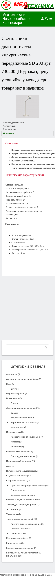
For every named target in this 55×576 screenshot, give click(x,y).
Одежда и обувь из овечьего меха (25, 499)
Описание (8, 133)
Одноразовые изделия (19, 451)
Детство (15, 389)
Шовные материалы (21, 528)
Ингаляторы (18, 427)
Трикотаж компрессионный (21, 519)
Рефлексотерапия (16, 393)
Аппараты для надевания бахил (23, 379)
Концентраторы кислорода (21, 548)
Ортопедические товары (24, 456)
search (46, 18)
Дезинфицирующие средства (23, 408)
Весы (10, 384)
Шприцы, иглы (15, 543)
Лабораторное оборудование (27, 437)
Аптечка (11, 466)
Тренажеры (13, 514)
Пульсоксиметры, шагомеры (22, 471)
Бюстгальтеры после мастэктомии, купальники (23, 554)
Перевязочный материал (20, 461)
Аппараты (17, 446)
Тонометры (16, 509)
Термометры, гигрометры (25, 422)
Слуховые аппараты (18, 475)
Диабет (14, 413)
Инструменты (15, 432)
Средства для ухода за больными (29, 485)
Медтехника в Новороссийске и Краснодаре (16, 18)
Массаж (16, 441)
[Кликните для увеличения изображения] (27, 106)
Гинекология (14, 398)
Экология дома (18, 533)
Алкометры (13, 374)
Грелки (14, 403)
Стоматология (18, 490)
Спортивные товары (18, 480)
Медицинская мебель (18, 538)
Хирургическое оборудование (27, 524)
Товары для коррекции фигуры (23, 504)
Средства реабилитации (23, 495)
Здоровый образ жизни (22, 417)
